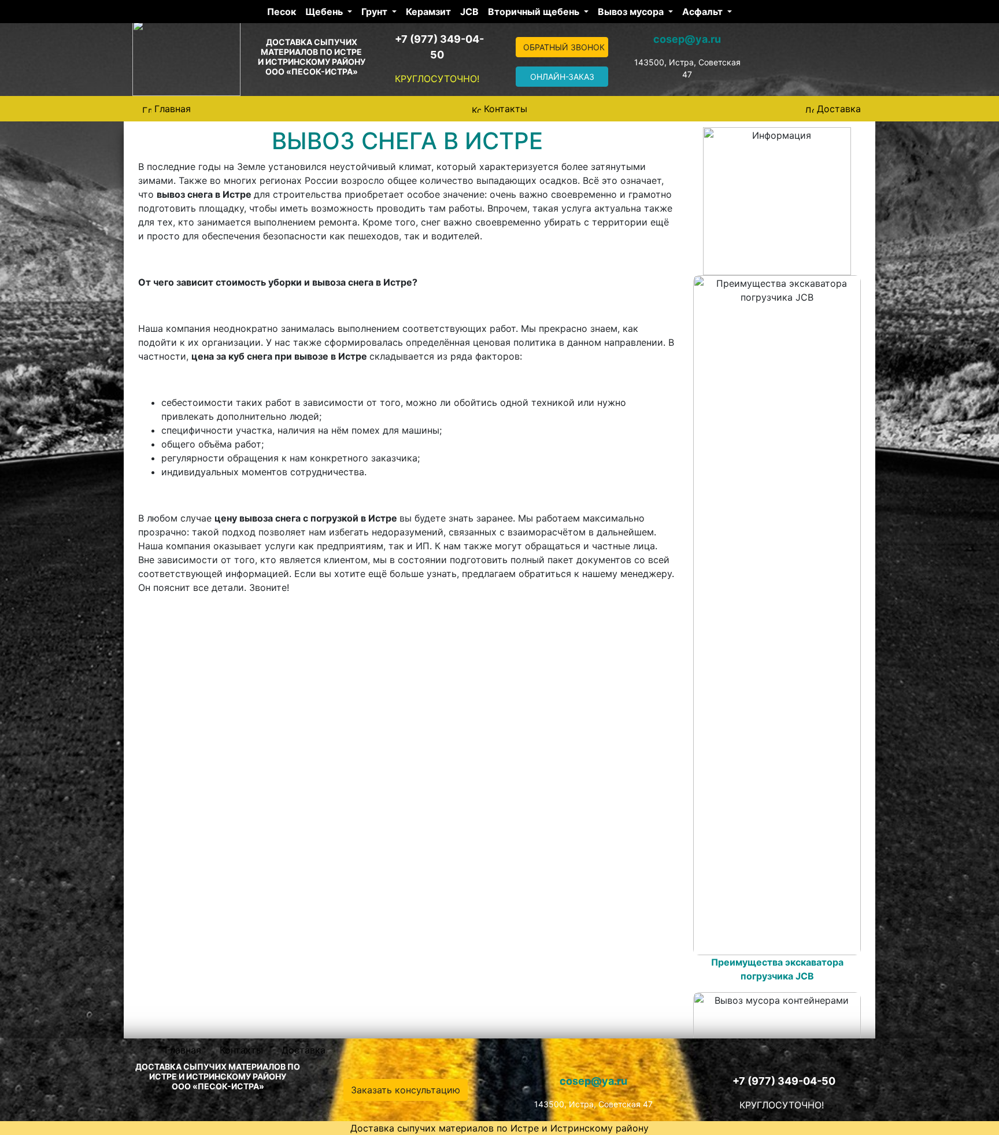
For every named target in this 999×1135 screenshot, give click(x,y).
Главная (172, 108)
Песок (281, 11)
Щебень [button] (325, 11)
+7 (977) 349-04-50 (783, 1081)
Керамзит (428, 11)
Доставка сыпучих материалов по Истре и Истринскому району (499, 1128)
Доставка (839, 108)
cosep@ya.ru (687, 39)
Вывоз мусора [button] (632, 11)
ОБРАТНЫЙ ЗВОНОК (564, 47)
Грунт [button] (375, 11)
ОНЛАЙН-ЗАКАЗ (562, 77)
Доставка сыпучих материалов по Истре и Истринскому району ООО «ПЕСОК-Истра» (311, 56)
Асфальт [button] (703, 11)
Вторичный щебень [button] (535, 11)
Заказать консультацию (405, 1090)
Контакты (505, 108)
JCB (469, 11)
